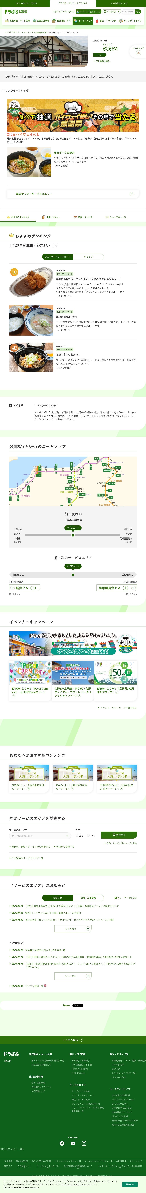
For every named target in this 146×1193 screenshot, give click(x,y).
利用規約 (8, 1161)
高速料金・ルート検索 (40, 1054)
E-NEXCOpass (78, 1073)
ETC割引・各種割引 (81, 1061)
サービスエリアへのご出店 (48, 1167)
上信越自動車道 (40, 33)
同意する (130, 1184)
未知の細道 (117, 1065)
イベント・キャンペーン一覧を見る (118, 708)
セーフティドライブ (120, 1089)
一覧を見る (132, 898)
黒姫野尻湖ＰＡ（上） (114, 588)
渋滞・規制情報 (38, 1083)
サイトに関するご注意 (41, 1161)
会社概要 (120, 1161)
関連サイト (8, 1167)
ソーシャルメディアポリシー (97, 1161)
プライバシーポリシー (74, 1184)
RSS (119, 898)
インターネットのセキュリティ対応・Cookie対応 (120, 1166)
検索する (120, 835)
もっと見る (70, 928)
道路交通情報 (36, 1076)
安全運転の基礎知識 (121, 1095)
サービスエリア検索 (81, 1091)
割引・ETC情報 (78, 1054)
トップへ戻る (70, 1040)
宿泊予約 (116, 1069)
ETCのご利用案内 (80, 1069)
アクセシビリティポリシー (66, 1161)
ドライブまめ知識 (120, 1116)
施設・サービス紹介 (81, 1100)
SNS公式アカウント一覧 (11, 1149)
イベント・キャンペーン (83, 1095)
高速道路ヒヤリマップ (122, 1112)
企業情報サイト (118, 3)
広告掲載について (24, 1167)
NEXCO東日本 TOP (25, 3)
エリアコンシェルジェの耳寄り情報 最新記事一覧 (88, 1109)
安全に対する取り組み (122, 1108)
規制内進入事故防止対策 (123, 1125)
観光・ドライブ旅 (119, 1054)
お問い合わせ (59, 12)
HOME (7, 1061)
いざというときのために (123, 1100)
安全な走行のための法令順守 (125, 1121)
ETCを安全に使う (120, 1104)
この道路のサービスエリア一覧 (27, 858)
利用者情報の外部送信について (78, 1166)
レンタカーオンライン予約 (124, 1073)
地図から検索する (65, 847)
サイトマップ (136, 1161)
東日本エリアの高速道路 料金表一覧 (47, 1061)
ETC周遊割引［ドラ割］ (83, 1065)
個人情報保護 (22, 1161)
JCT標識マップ (38, 1091)
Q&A (70, 12)
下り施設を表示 (103, 61)
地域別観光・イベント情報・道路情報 (129, 1061)
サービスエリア (24, 33)
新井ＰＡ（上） (27, 588)
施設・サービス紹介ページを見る (122, 843)
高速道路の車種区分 (40, 1065)
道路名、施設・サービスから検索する (31, 847)
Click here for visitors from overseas (21, 1188)
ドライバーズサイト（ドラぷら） (73, 3)
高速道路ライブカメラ (41, 1087)
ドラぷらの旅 (118, 1077)
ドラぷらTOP (9, 32)
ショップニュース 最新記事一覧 (86, 1104)
